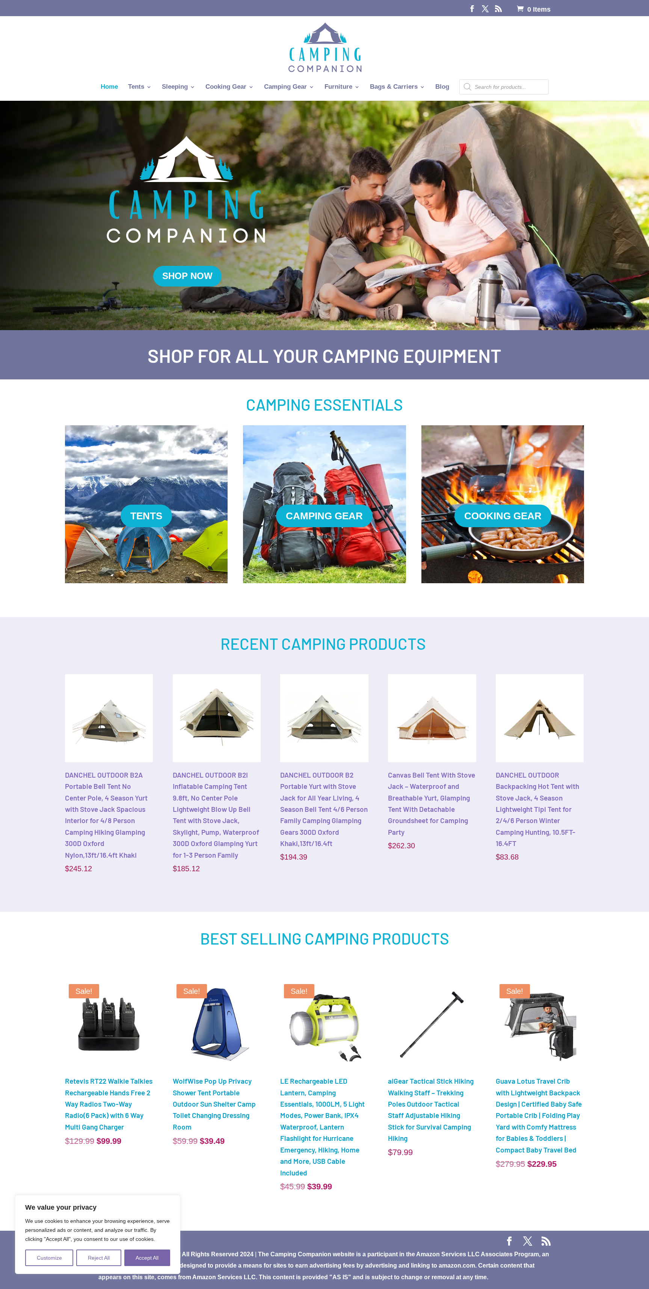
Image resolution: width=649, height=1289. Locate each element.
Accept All (147, 1258)
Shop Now (187, 276)
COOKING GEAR (503, 516)
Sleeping (175, 87)
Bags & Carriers (394, 87)
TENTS (146, 516)
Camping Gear (285, 87)
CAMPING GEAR (324, 516)
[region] (97, 1234)
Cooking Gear (225, 87)
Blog (442, 87)
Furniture (338, 87)
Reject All (99, 1258)
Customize (49, 1258)
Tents (136, 87)
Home (109, 87)
